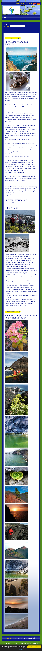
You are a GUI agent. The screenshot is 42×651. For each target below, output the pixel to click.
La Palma (17, 3)
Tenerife (30, 3)
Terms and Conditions (28, 643)
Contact (15, 643)
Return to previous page (13, 38)
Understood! (34, 646)
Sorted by (6, 26)
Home (5, 24)
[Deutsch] (36, 4)
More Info (21, 649)
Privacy (7, 643)
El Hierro (24, 3)
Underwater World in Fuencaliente (15, 203)
